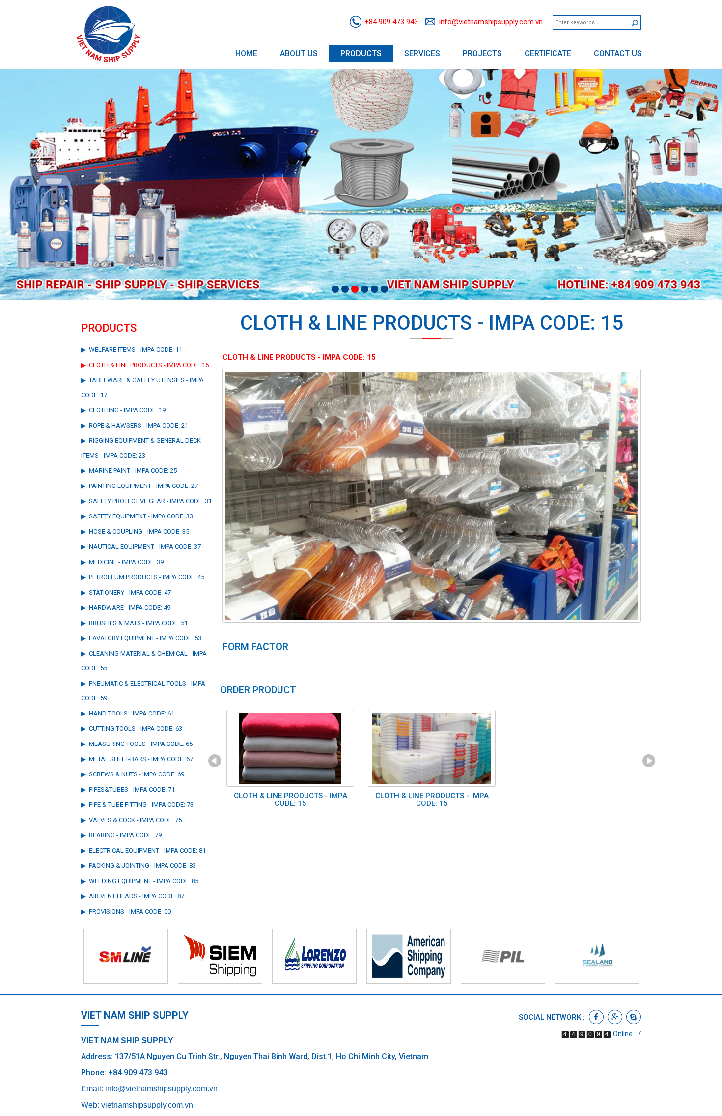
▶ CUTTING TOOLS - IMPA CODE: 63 (131, 728)
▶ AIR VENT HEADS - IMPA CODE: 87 (132, 896)
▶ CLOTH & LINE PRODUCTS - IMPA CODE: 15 (145, 365)
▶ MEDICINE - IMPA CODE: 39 (122, 562)
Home (246, 53)
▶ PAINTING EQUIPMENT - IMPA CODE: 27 (139, 485)
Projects (482, 53)
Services (422, 53)
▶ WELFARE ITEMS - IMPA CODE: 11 (131, 349)
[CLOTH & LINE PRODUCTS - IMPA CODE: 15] (431, 495)
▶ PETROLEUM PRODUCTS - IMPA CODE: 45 (142, 577)
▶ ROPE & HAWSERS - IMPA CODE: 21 (134, 425)
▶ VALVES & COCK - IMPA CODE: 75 (131, 820)
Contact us (618, 53)
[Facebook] (596, 1017)
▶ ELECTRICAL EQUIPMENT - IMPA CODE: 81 (143, 850)
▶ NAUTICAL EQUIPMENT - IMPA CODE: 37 (141, 546)
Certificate (548, 53)
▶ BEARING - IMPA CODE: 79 (121, 835)
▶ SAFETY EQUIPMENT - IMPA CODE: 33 (137, 516)
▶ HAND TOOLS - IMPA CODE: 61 (127, 713)
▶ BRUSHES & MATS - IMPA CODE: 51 (134, 623)
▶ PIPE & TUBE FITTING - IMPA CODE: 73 (137, 804)
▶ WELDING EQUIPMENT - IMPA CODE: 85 (139, 881)
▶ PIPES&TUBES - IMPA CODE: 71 (128, 789)
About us (299, 53)
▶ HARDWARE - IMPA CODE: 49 (125, 607)
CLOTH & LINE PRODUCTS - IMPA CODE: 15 (290, 799)
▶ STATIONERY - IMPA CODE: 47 (126, 592)
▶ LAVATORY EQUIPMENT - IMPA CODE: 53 (141, 638)
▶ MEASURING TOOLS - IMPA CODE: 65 (137, 743)
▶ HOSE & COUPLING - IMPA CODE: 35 (135, 531)
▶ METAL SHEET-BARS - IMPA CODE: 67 (137, 759)
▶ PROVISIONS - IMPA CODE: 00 (126, 911)
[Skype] (633, 1017)
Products (361, 53)
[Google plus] (615, 1017)
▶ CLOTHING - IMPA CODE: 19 (123, 410)
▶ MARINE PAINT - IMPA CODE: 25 (129, 470)
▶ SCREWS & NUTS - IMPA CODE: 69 (132, 774)
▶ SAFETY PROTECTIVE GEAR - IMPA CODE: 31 (146, 501)
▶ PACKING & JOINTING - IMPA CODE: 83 (138, 865)
